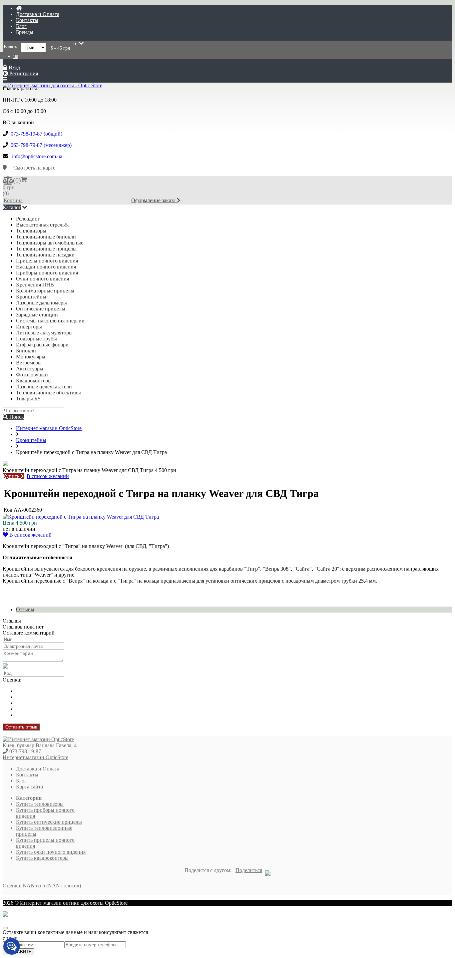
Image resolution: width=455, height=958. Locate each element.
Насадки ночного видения (46, 266)
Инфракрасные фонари (42, 344)
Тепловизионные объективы (48, 392)
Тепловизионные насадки (45, 254)
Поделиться (248, 870)
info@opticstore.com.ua (37, 156)
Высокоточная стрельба (43, 225)
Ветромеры (29, 362)
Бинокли (26, 350)
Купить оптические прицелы (49, 822)
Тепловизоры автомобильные (49, 242)
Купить (12, 476)
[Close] (5, 928)
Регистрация (23, 73)
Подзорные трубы (36, 338)
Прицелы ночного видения (47, 260)
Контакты (27, 20)
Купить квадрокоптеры (42, 858)
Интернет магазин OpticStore (49, 428)
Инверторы (29, 326)
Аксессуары (29, 368)
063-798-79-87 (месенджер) (41, 145)
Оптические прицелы (40, 308)
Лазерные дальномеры (41, 302)
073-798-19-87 (25, 751)
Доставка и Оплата (37, 14)
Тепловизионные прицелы (46, 248)
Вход (13, 67)
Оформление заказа (154, 200)
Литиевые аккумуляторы (44, 332)
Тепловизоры (31, 231)
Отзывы (25, 609)
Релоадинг (28, 219)
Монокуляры (30, 356)
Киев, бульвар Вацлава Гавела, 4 (40, 745)
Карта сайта (29, 786)
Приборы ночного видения (47, 272)
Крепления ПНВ (35, 284)
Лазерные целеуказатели (44, 386)
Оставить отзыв (21, 726)
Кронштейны (31, 296)
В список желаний (48, 476)
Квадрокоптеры (34, 380)
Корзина (13, 200)
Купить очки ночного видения (51, 852)
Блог (21, 26)
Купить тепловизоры (40, 804)
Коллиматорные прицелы (45, 290)
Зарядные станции (37, 314)
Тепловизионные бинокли (46, 237)
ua (15, 56)
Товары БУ (28, 398)
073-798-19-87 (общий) (36, 134)
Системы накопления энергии (50, 320)
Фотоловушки (32, 374)
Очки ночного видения (42, 278)
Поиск (16, 417)
